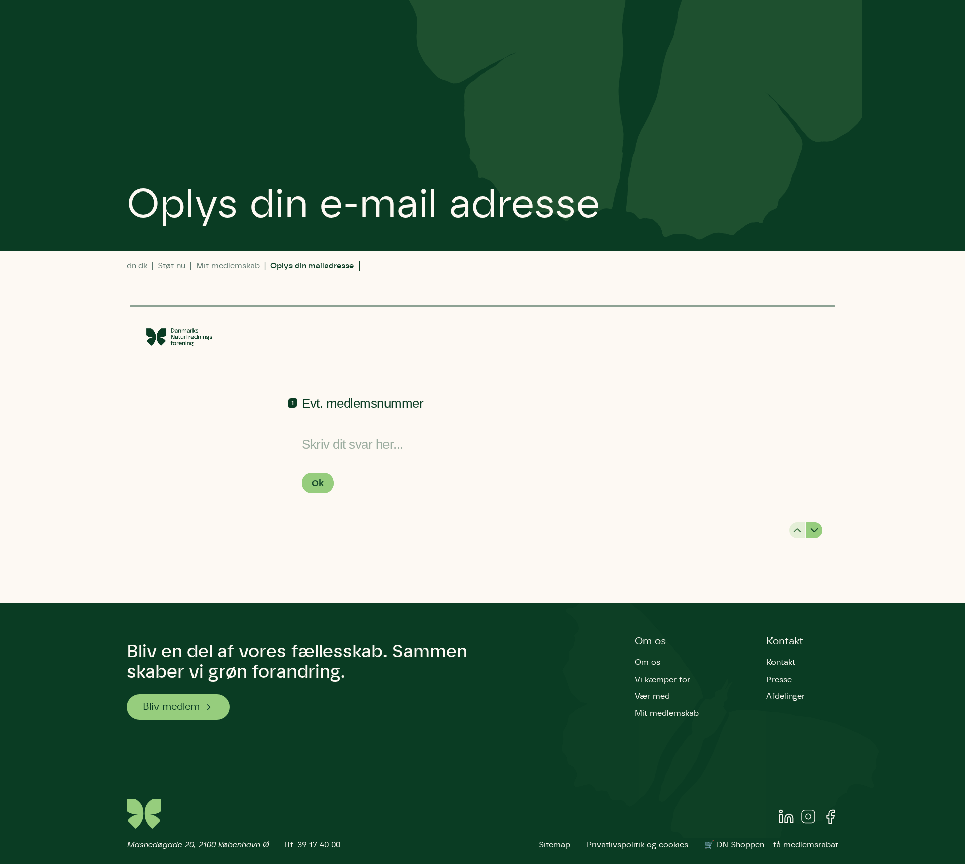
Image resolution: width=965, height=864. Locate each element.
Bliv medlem (171, 707)
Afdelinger (785, 696)
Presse (779, 680)
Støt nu (171, 266)
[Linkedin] (786, 819)
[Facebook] (830, 819)
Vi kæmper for (662, 680)
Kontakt (784, 641)
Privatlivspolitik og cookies (637, 845)
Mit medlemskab (228, 266)
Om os (650, 641)
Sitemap (554, 845)
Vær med (652, 696)
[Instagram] (808, 819)
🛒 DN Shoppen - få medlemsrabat (771, 845)
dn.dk (137, 266)
